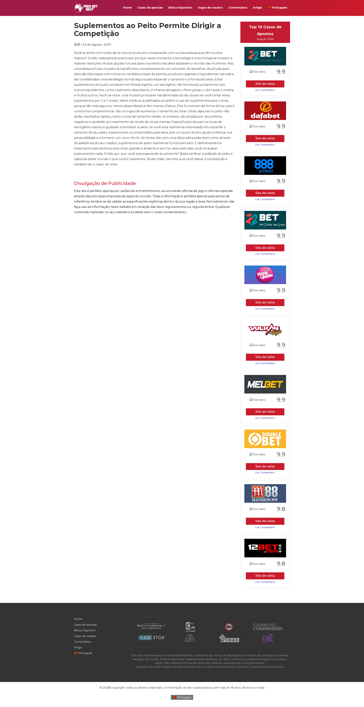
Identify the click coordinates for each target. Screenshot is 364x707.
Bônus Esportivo (180, 7)
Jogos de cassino (210, 7)
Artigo (257, 7)
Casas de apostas (150, 7)
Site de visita (265, 84)
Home (127, 7)
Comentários (237, 7)
